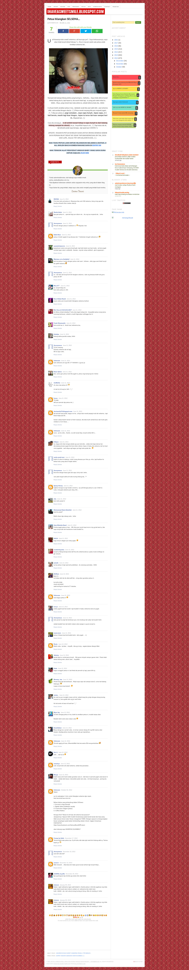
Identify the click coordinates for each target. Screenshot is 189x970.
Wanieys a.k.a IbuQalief (61, 259)
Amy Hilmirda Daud (60, 525)
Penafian (116, 6)
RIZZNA (56, 199)
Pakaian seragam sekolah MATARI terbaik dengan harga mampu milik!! (122, 125)
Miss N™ (57, 285)
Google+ (74, 31)
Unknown (57, 360)
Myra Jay (57, 712)
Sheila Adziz (58, 212)
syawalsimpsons (59, 246)
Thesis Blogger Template (61, 963)
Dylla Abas (57, 234)
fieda (55, 668)
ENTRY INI (96, 145)
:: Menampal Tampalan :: (122, 175)
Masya (56, 775)
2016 (116, 46)
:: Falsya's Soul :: (120, 173)
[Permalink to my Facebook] (78, 171)
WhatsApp (97, 31)
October (119, 67)
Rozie (55, 644)
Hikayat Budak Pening (122, 192)
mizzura (56, 885)
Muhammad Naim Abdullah (63, 510)
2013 (116, 55)
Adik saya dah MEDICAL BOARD (122, 107)
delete (60, 206)
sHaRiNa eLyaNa (59, 874)
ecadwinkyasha (59, 549)
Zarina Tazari (77, 191)
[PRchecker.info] (126, 212)
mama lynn (57, 633)
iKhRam (56, 574)
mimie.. (56, 695)
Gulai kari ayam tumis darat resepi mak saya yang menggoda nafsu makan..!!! (123, 119)
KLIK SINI (85, 153)
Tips (68, 6)
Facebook (63, 31)
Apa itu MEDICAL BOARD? (120, 88)
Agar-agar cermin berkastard (120, 102)
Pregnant (75, 6)
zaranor (56, 862)
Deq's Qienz (58, 371)
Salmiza (56, 655)
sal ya (56, 606)
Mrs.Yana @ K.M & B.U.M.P (63, 310)
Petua (84, 6)
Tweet (85, 31)
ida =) (55, 752)
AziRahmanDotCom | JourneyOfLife (125, 183)
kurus (56, 398)
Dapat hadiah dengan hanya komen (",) (70, 955)
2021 (116, 40)
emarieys (57, 763)
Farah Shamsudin (60, 323)
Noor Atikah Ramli (60, 299)
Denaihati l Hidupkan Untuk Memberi (126, 155)
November (120, 64)
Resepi (56, 6)
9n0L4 (56, 538)
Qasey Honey (58, 485)
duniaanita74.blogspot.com (63, 411)
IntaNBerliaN (53, 23)
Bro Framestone (120, 164)
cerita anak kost (59, 457)
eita (55, 499)
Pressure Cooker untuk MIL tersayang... (123, 113)
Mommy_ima (58, 679)
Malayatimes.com (79, 963)
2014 (116, 52)
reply (55, 206)
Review (62, 6)
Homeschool (97, 6)
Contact (107, 6)
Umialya (56, 334)
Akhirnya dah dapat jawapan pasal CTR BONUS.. (73, 953)
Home (49, 6)
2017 (116, 43)
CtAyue (56, 442)
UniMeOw (57, 383)
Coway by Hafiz (59, 838)
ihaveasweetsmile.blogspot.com (75, 11)
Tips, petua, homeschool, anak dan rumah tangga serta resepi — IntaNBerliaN (73, 961)
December (120, 61)
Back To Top (139, 961)
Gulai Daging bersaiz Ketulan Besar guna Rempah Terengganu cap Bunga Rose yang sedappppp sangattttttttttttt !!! (124, 95)
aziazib (56, 563)
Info (89, 6)
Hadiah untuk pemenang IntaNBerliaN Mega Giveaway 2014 (125, 83)
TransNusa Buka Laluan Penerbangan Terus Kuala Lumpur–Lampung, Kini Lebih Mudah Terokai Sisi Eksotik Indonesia (127, 168)
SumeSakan (58, 728)
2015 (116, 49)
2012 (116, 58)
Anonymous (58, 223)
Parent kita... (116, 77)
